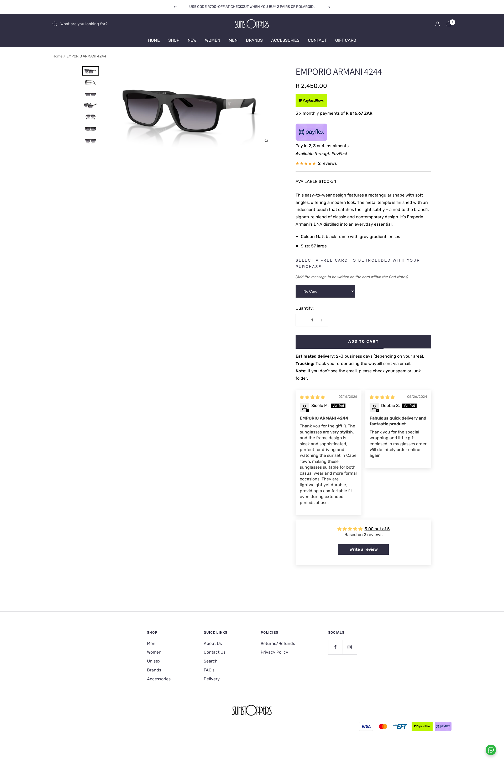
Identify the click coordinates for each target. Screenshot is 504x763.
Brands (154, 669)
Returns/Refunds (278, 643)
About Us (213, 643)
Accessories (159, 678)
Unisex (153, 661)
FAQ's (209, 669)
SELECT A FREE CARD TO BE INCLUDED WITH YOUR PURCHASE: (358, 263)
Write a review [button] (363, 549)
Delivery (212, 678)
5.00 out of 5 (377, 528)
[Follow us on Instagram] (350, 647)
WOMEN (212, 40)
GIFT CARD (345, 40)
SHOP (173, 40)
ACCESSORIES (285, 40)
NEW (192, 40)
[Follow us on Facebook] (335, 647)
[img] (312, 397)
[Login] (437, 24)
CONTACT (317, 40)
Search (211, 661)
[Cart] (449, 23)
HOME (154, 40)
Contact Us (214, 652)
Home (57, 56)
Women (154, 652)
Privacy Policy (274, 652)
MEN (233, 40)
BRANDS (254, 40)
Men (151, 643)
